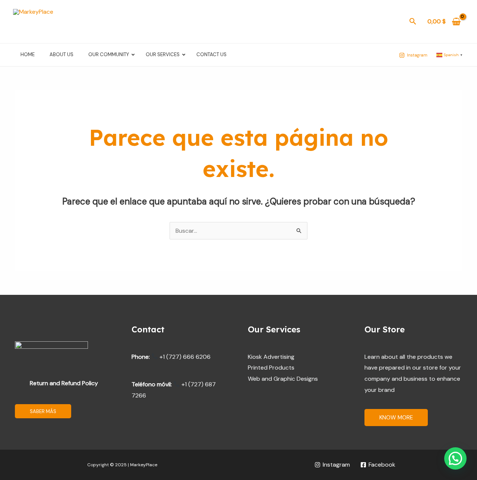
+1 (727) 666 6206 (184, 357)
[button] (413, 21)
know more (396, 417)
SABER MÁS (43, 411)
